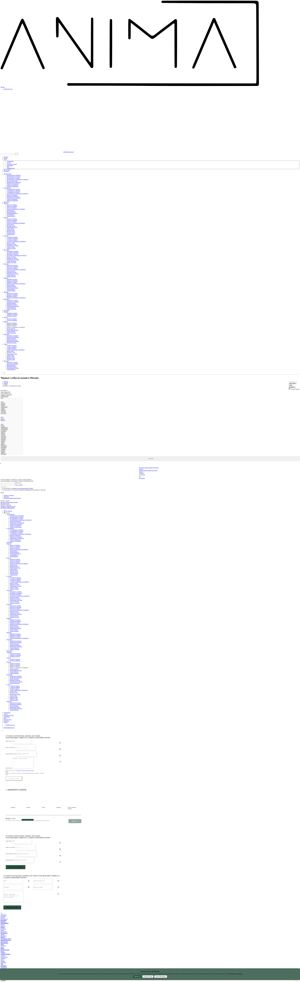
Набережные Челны (6, 938)
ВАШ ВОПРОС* (9, 768)
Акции (5, 722)
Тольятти (3, 958)
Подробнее (142, 478)
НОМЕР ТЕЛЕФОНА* (10, 747)
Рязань (2, 951)
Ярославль (3, 968)
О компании (7, 712)
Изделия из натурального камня (9, 502)
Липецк (3, 934)
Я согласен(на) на (17, 488)
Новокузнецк (4, 941)
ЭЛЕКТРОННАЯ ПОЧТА (11, 753)
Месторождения (5, 503)
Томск (2, 959)
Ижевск (3, 924)
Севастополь (4, 957)
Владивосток (4, 919)
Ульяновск (3, 962)
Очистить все (4, 396)
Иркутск (3, 926)
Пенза (2, 947)
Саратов (3, 955)
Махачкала (3, 936)
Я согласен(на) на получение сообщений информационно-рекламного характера (24, 490)
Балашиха (3, 916)
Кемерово (3, 928)
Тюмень (3, 961)
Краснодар (3, 931)
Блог (5, 718)
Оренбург (3, 945)
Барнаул (3, 917)
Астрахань (3, 914)
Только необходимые (161, 976)
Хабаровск (3, 965)
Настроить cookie (148, 976)
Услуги (6, 714)
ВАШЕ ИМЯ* (9, 741)
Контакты (6, 721)
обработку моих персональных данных (22, 488)
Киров (2, 930)
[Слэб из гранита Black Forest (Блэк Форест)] (150, 469)
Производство (7, 719)
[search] (16, 154)
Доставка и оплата (9, 715)
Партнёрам (7, 716)
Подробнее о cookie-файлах (235, 973)
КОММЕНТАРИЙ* (10, 860)
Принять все (137, 976)
